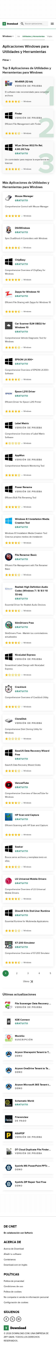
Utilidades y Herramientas (33, 36)
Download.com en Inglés (15, 1265)
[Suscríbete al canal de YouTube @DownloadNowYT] (18, 1319)
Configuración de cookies (16, 1302)
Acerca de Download (14, 1248)
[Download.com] (10, 23)
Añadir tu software (12, 1254)
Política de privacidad (14, 1281)
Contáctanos (10, 1259)
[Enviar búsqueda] (22, 23)
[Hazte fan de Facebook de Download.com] (6, 1319)
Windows (7, 36)
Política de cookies (13, 1291)
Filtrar (5, 60)
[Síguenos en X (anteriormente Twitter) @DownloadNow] (12, 1319)
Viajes (49, 36)
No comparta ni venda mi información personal (26, 1297)
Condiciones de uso (13, 1286)
